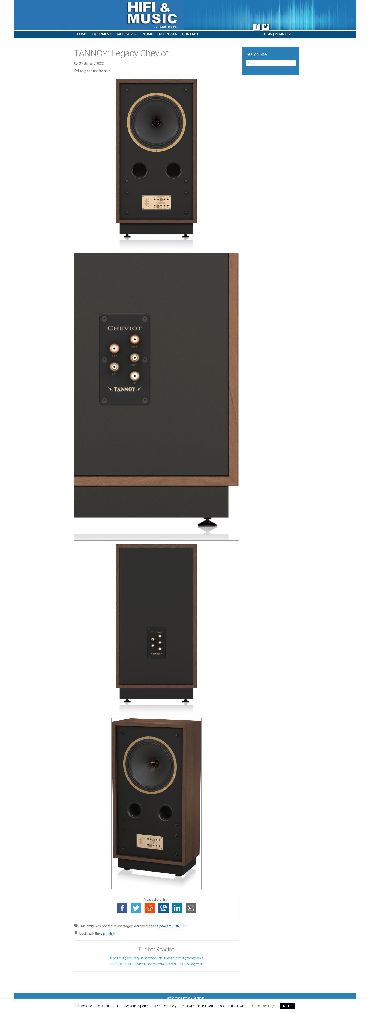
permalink (108, 933)
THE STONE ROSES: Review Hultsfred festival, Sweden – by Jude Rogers (155, 964)
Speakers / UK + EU (172, 926)
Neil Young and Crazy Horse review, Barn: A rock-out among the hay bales (157, 958)
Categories (127, 34)
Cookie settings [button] (263, 1006)
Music (148, 34)
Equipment (102, 34)
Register (283, 34)
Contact (190, 34)
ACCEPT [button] (288, 1006)
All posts (167, 34)
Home (82, 34)
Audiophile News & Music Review (185, 15)
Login (267, 34)
